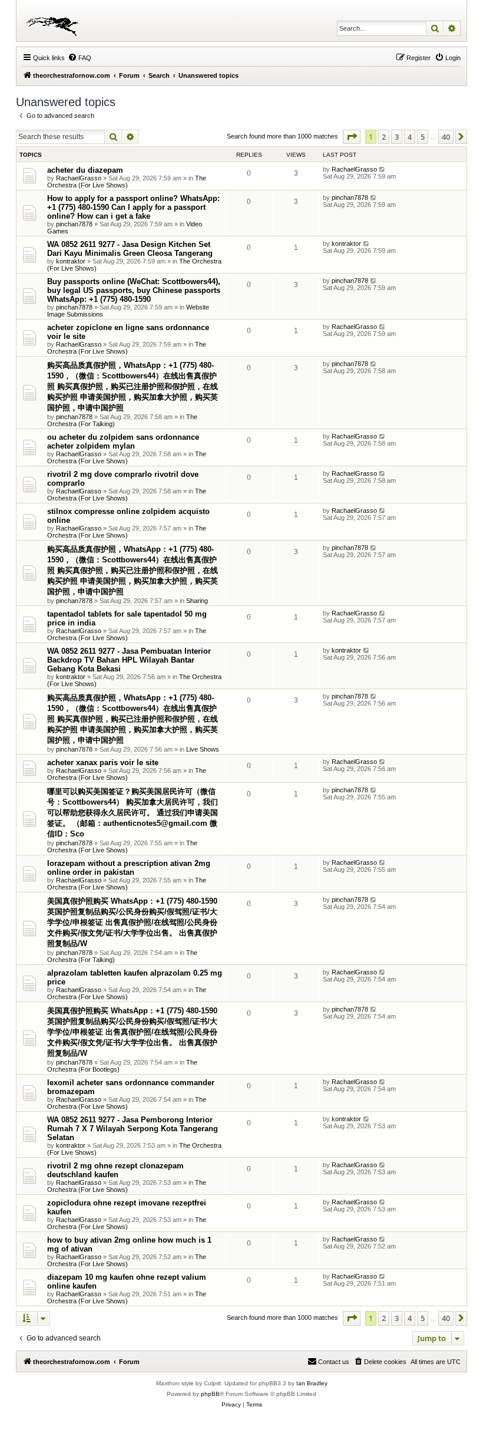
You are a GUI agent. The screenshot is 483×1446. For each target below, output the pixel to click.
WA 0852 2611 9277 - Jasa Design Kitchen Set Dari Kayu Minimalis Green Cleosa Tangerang (130, 249)
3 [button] (397, 136)
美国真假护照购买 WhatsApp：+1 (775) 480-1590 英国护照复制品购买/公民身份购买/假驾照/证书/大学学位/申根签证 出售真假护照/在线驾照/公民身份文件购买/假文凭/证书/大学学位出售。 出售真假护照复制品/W (132, 922)
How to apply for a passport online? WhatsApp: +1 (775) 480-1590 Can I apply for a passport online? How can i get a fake (133, 207)
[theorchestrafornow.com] (54, 20)
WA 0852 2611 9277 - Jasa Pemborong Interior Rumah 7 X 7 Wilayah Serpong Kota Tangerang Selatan (132, 1128)
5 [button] (423, 136)
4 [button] (410, 136)
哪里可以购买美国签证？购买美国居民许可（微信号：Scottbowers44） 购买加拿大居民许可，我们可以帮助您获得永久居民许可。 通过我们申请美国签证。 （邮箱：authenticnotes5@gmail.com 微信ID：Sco (132, 812)
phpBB (210, 1394)
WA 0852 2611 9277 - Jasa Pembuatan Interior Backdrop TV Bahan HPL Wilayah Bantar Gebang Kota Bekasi (129, 660)
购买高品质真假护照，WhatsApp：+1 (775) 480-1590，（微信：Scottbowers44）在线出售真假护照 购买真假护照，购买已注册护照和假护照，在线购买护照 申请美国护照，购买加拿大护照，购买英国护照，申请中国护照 (132, 386)
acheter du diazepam (85, 170)
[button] (351, 137)
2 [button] (384, 136)
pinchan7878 (74, 224)
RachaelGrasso (78, 178)
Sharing (197, 600)
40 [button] (446, 136)
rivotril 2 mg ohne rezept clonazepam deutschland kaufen (115, 1170)
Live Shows (202, 749)
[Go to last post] (382, 169)
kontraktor (70, 261)
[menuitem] (79, 58)
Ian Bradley (311, 1383)
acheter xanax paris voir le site (102, 762)
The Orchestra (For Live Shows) (126, 181)
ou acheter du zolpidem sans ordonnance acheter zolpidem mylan (123, 441)
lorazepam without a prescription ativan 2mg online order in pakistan (128, 868)
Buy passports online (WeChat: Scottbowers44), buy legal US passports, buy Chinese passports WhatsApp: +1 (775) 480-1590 (133, 290)
